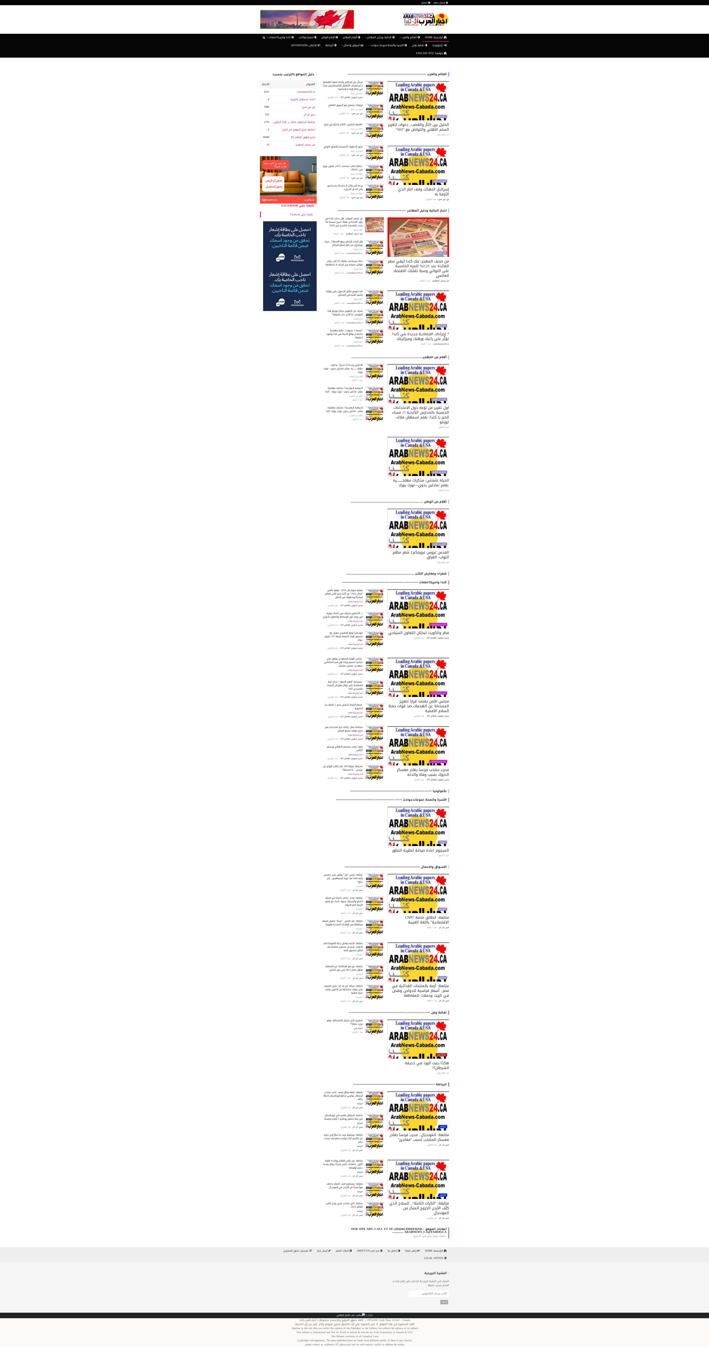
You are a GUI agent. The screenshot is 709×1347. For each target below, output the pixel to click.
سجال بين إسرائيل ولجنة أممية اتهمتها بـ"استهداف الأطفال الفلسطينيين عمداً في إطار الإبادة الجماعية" (343, 85)
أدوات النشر (343, 1250)
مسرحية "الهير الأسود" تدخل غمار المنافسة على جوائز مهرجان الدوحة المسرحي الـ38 (345, 685)
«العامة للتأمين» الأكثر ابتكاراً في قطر (343, 124)
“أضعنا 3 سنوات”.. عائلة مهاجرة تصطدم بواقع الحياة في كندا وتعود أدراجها (344, 334)
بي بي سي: (308, 106)
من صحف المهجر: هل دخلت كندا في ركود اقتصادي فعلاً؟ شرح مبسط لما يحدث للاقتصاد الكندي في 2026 (344, 222)
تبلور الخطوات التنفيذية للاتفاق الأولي (343, 146)
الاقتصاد (442, 909)
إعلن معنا (411, 1250)
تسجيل (424, 3)
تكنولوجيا (438, 45)
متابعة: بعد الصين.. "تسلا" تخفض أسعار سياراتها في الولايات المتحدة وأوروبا (342, 923)
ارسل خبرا (322, 1250)
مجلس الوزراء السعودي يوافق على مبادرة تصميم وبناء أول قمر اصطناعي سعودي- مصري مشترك (343, 662)
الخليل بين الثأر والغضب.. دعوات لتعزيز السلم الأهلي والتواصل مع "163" (418, 127)
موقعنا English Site (430, 53)
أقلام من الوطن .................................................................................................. (399, 501)
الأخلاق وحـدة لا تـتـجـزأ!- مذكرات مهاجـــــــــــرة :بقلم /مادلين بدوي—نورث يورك (343, 368)
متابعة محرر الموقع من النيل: (298, 129)
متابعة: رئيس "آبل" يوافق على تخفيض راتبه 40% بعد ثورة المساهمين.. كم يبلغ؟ (343, 878)
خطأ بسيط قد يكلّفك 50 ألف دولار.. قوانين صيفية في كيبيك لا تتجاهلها (344, 263)
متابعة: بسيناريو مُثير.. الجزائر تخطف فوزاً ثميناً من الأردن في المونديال (344, 1185)
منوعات (443, 842)
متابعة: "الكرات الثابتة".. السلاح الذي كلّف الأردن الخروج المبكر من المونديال (419, 1208)
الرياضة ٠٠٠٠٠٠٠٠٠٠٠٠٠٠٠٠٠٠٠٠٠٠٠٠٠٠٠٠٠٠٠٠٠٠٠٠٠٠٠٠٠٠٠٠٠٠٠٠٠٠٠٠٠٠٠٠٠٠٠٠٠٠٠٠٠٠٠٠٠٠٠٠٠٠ (400, 1084)
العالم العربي (441, 116)
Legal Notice (434, 1258)
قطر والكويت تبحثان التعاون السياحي (418, 632)
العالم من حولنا (357, 94)
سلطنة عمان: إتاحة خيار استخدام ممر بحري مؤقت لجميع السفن (344, 729)
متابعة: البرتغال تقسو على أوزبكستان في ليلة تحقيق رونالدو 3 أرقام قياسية (343, 1117)
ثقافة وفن (418, 45)
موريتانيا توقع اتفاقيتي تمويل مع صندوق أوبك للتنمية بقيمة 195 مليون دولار (343, 636)
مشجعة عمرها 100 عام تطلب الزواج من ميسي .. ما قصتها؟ (343, 768)
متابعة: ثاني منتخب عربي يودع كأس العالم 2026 (344, 1205)
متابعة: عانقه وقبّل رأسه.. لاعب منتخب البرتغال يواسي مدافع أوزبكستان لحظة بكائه (343, 1096)
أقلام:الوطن (328, 37)
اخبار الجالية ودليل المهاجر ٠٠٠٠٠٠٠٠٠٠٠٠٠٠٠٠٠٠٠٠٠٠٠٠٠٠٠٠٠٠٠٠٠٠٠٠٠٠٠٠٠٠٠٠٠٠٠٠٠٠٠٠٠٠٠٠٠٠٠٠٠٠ (392, 210)
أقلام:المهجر (350, 37)
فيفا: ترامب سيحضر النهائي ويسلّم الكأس (345, 748)
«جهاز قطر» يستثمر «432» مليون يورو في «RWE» (343, 168)
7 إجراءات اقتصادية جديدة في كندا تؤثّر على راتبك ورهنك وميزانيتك (420, 336)
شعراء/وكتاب (306, 37)
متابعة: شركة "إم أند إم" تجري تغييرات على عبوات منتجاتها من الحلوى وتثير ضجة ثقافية (343, 989)
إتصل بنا (393, 1250)
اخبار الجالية (441, 253)
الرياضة (329, 45)
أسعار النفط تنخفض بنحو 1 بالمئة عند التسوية (343, 706)
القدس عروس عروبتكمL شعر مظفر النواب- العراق (421, 555)
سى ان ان (309, 114)
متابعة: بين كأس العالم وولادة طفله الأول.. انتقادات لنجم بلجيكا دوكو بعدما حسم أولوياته (343, 1164)
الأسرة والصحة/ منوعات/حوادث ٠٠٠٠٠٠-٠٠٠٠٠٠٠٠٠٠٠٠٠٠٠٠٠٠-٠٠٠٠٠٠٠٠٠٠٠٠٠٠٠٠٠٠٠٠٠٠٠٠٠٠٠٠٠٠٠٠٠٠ (391, 800)
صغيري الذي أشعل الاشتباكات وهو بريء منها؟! (345, 1022)
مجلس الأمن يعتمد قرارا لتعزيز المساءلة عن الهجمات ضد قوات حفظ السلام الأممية (418, 706)
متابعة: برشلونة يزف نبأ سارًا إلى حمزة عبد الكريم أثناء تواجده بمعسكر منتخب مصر (343, 1138)
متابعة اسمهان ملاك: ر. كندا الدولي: (294, 122)
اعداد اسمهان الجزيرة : (302, 99)
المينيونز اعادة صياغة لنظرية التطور (420, 850)
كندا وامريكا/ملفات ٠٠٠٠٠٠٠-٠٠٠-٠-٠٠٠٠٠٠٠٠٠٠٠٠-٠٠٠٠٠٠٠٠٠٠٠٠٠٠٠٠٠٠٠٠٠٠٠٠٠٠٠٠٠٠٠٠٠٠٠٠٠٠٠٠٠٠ (394, 582)
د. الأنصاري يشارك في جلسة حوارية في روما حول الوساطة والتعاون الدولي (343, 615)
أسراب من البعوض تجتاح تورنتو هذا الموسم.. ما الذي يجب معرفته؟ (345, 313)
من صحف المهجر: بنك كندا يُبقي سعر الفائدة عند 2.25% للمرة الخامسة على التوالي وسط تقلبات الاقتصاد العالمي (418, 268)
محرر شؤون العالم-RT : (302, 137)
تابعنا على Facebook (297, 205)
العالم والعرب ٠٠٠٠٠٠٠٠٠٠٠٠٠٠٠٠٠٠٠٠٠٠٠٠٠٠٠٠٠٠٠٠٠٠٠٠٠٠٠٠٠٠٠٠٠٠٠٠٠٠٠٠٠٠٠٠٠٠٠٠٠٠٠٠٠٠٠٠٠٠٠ (397, 74)
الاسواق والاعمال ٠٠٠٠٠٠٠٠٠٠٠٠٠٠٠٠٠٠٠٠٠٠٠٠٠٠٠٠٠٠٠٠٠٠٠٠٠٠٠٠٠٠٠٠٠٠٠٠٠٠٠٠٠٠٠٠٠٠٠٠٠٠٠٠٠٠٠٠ (396, 867)
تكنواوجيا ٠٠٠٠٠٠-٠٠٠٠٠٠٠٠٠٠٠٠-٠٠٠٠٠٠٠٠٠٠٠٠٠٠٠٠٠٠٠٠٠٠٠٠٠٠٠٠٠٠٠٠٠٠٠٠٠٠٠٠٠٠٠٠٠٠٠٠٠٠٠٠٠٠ (398, 791)
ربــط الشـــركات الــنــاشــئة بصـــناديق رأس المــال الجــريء (345, 187)
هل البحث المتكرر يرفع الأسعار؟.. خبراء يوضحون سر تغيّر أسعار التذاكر (343, 243)
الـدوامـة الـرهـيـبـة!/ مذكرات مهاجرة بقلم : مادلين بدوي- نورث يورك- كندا (344, 409)
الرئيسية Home (434, 37)
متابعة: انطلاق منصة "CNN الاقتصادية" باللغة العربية (427, 920)
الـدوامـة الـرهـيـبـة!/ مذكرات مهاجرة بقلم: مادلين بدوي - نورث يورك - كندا (344, 390)
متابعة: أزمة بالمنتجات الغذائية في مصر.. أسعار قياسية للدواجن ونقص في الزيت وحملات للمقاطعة (420, 990)
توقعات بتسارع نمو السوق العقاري (345, 105)
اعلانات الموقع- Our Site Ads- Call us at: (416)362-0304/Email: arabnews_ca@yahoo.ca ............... (399, 1230)
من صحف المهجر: (305, 144)
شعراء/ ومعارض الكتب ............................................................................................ (396, 573)
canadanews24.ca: (306, 91)
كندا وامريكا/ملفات (438, 624)
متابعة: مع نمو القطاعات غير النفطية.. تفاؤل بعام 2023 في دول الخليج (344, 968)
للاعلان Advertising (304, 45)
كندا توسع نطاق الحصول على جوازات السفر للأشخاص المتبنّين (344, 293)
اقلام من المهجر (439, 399)
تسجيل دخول (439, 3)
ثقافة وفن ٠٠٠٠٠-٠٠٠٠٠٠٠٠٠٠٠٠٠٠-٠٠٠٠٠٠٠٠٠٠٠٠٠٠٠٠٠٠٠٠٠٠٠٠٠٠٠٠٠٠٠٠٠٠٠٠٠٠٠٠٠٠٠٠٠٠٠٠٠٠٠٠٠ (398, 1012)
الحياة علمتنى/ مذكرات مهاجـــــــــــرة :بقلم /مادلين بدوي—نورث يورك (421, 483)
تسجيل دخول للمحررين (296, 1250)
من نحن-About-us (368, 1250)
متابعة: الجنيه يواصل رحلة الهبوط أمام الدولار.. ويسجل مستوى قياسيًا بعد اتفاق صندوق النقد (343, 947)
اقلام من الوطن (439, 544)
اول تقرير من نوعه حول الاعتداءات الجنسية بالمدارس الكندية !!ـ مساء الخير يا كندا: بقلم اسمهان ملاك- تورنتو (420, 414)
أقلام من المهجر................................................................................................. (399, 357)
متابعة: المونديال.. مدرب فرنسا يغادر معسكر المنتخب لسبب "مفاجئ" (419, 1137)
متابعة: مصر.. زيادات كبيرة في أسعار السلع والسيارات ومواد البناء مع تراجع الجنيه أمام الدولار (344, 901)
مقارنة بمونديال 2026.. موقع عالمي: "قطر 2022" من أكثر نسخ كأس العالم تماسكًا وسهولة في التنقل (344, 593)
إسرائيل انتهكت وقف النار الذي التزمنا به (423, 191)
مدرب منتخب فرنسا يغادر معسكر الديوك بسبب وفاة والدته (423, 772)
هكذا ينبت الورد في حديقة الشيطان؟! (427, 1065)
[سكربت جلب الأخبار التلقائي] (351, 1316)
